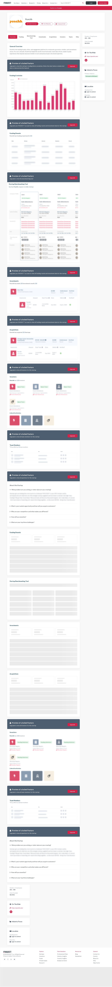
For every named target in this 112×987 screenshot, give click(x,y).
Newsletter (78, 956)
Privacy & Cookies (7, 956)
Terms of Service (17, 956)
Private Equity (43, 960)
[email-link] (14, 959)
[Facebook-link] (8, 959)
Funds (41, 958)
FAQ (94, 960)
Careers (95, 956)
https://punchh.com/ (92, 56)
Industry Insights (62, 956)
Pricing (39, 3)
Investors (42, 956)
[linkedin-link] (11, 959)
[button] (49, 298)
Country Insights (62, 958)
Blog (76, 954)
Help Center (96, 963)
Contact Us (96, 954)
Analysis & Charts (62, 960)
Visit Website (47, 23)
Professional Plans (62, 954)
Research (41, 963)
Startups (41, 954)
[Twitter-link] (5, 959)
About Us (95, 958)
